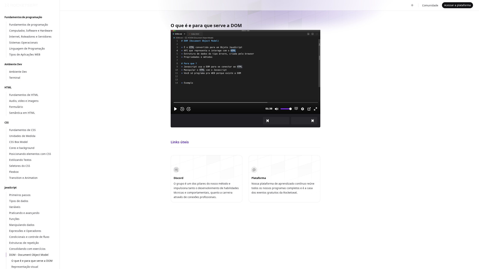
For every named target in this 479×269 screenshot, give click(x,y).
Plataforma (258, 178)
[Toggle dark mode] (412, 5)
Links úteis (180, 142)
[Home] (21, 5)
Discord (178, 178)
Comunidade (430, 5)
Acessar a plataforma (457, 5)
